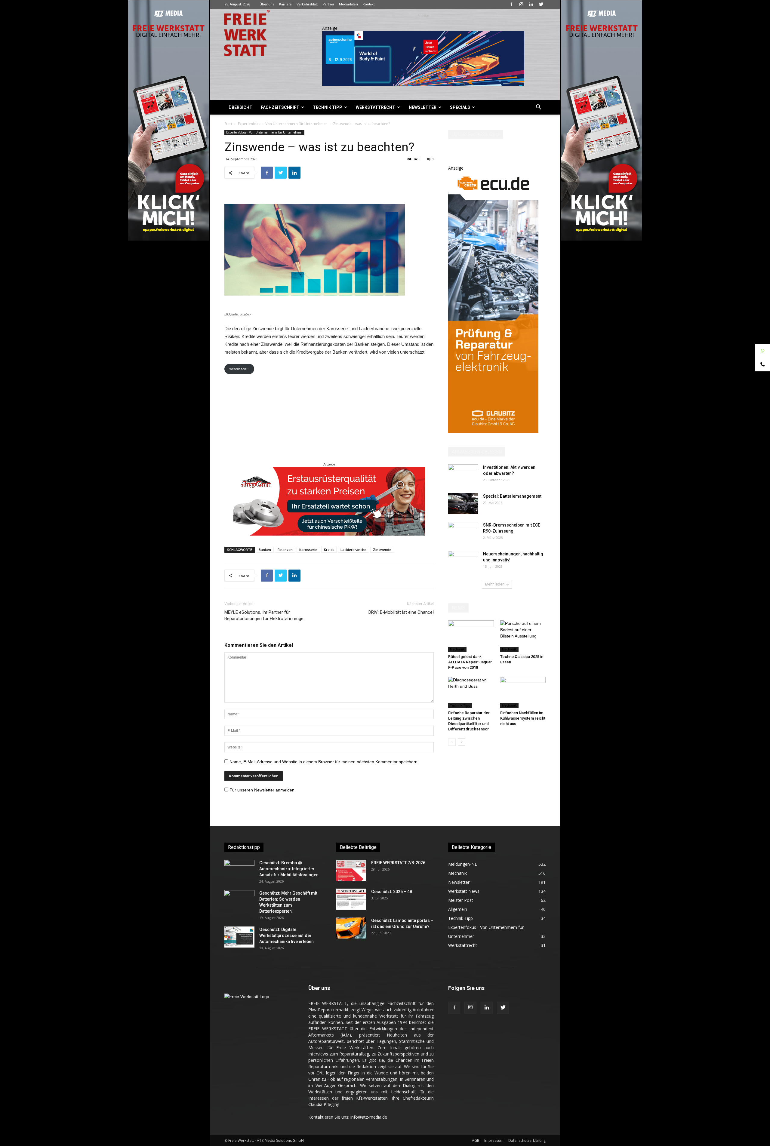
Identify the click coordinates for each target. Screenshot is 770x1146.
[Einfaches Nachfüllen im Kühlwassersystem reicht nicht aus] (523, 692)
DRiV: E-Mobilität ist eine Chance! (401, 612)
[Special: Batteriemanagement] (463, 503)
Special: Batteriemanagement (512, 496)
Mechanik (457, 649)
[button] (538, 108)
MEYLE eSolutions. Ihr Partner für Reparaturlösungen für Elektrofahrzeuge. (264, 615)
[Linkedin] (531, 4)
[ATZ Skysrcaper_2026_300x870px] (493, 431)
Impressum (494, 1140)
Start (228, 123)
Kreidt (329, 549)
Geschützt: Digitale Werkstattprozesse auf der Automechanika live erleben (286, 935)
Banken (265, 549)
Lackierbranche (353, 549)
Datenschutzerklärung (527, 1140)
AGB (475, 1140)
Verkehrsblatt (307, 4)
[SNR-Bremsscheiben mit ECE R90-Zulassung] (463, 532)
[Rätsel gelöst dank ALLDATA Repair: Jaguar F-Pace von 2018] (471, 636)
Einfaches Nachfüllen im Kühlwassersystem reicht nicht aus (522, 718)
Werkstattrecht (375, 107)
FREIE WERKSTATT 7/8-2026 (398, 862)
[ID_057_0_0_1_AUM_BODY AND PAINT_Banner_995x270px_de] (423, 58)
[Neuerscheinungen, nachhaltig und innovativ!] (463, 561)
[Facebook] (511, 4)
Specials (460, 107)
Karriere (285, 4)
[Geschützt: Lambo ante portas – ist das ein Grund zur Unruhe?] (351, 928)
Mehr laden (494, 584)
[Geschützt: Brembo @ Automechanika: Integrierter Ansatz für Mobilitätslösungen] (239, 870)
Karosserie (308, 549)
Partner (328, 4)
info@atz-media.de (368, 1117)
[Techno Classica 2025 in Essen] (523, 636)
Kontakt (368, 4)
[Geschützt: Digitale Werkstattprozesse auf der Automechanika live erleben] (239, 937)
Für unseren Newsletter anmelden (261, 790)
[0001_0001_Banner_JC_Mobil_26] (329, 501)
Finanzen (285, 549)
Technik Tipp (327, 107)
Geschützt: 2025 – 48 (391, 891)
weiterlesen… (239, 369)
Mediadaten (348, 4)
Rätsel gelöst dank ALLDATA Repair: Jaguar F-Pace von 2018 (470, 662)
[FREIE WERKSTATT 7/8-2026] (351, 870)
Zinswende (382, 549)
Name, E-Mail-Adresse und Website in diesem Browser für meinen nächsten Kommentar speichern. (324, 761)
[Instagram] (521, 4)
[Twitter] (541, 4)
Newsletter (422, 107)
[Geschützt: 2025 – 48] (351, 899)
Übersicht (240, 107)
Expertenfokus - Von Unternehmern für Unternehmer (282, 123)
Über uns (267, 4)
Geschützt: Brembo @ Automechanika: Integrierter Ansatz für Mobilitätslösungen (289, 868)
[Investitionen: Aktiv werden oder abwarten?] (463, 474)
